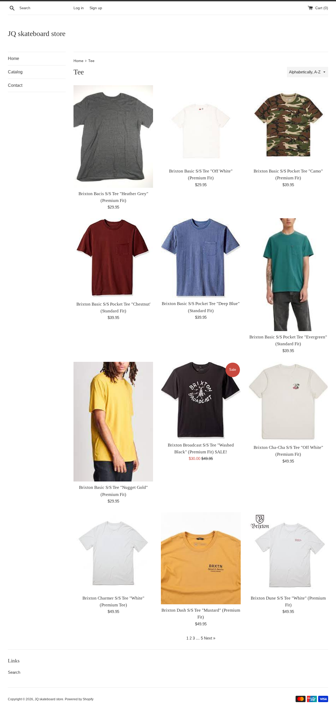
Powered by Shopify (79, 699)
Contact (15, 85)
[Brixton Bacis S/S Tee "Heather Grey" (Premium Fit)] (113, 136)
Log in (79, 8)
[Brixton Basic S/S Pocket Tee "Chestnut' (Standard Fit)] (113, 258)
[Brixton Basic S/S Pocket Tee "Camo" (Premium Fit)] (288, 125)
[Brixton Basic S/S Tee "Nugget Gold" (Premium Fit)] (113, 422)
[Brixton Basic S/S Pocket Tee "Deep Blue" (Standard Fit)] (200, 258)
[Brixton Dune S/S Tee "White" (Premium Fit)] (288, 552)
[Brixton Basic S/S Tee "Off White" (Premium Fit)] (200, 125)
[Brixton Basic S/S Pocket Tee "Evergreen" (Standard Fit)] (288, 274)
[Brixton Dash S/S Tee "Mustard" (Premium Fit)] (200, 558)
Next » (209, 638)
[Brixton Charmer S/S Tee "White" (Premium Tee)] (113, 552)
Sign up (96, 8)
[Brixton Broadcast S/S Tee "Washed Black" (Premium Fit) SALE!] (200, 400)
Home (13, 58)
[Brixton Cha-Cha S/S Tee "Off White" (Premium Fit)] (288, 402)
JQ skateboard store (36, 33)
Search (14, 672)
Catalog (15, 72)
